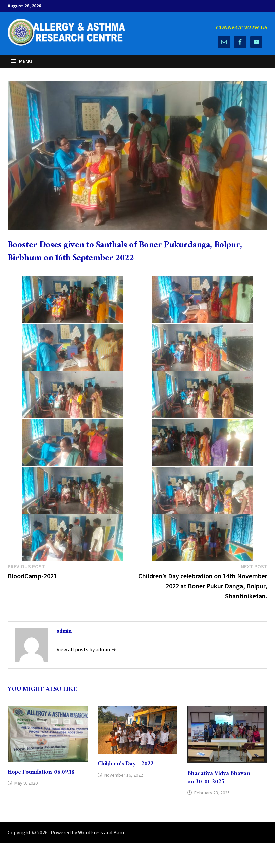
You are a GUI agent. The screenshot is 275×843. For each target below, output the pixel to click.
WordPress (90, 832)
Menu (25, 61)
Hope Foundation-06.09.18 (41, 773)
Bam (118, 832)
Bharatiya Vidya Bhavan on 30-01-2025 (218, 778)
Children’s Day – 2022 (126, 765)
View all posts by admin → (86, 649)
